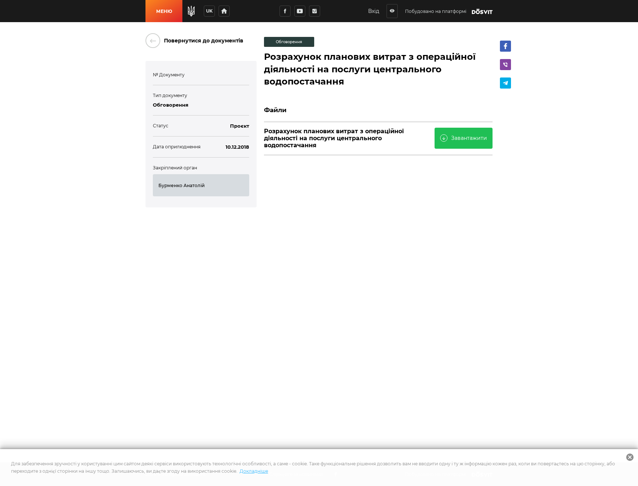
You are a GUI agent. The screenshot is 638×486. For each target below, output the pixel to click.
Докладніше (254, 471)
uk (209, 11)
